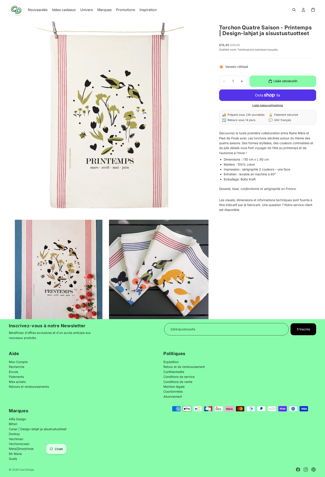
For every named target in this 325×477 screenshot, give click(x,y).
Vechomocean (19, 444)
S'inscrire (303, 329)
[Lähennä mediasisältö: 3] (158, 269)
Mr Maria (15, 454)
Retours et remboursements (29, 386)
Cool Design (26, 469)
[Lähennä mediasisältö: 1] (108, 119)
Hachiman (16, 439)
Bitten (13, 424)
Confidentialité (173, 371)
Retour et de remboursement (184, 367)
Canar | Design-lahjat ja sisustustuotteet (38, 429)
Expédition (171, 362)
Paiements (16, 377)
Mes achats (17, 381)
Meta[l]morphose (21, 448)
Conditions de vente (177, 381)
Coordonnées (173, 391)
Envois (13, 371)
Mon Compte (18, 362)
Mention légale (174, 386)
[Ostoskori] (313, 10)
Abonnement (172, 396)
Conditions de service (179, 377)
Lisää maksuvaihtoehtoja (267, 105)
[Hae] (294, 10)
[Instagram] (305, 469)
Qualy (13, 458)
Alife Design (17, 419)
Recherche (16, 367)
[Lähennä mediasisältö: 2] (58, 269)
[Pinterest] (313, 469)
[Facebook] (298, 469)
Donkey (14, 434)
